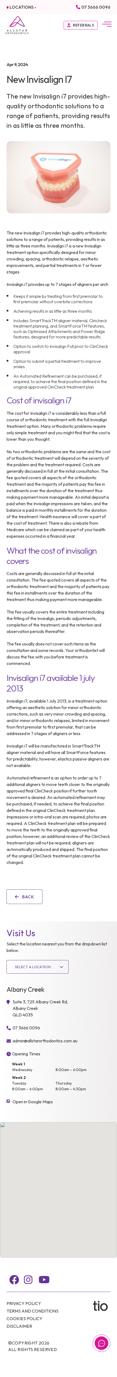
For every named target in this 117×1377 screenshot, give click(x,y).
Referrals (83, 25)
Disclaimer (19, 1326)
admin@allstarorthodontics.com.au (45, 1040)
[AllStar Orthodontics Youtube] (44, 1280)
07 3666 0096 (95, 7)
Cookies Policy (24, 1318)
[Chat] (101, 1343)
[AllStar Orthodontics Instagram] (28, 1280)
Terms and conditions (33, 1311)
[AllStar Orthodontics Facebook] (14, 1280)
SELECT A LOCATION (33, 967)
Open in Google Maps (33, 1101)
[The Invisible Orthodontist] (101, 1306)
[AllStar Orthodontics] (17, 24)
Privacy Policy (24, 1303)
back (27, 896)
